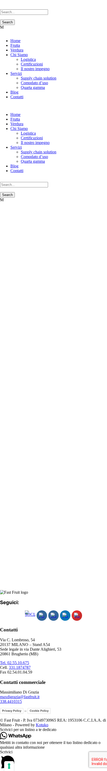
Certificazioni (32, 64)
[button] (53, 729)
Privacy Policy (11, 711)
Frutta (15, 45)
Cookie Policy (39, 711)
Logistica (28, 59)
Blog (14, 92)
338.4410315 (11, 701)
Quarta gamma (33, 87)
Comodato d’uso (34, 83)
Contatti (16, 97)
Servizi (16, 73)
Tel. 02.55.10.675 (14, 663)
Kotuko (42, 725)
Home (15, 40)
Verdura (16, 50)
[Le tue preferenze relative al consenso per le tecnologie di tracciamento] (9, 766)
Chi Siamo (19, 55)
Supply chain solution (38, 78)
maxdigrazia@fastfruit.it (19, 697)
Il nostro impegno (35, 69)
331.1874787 (20, 667)
